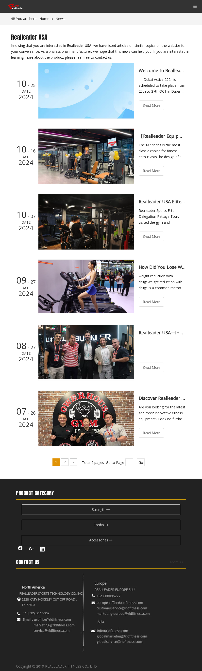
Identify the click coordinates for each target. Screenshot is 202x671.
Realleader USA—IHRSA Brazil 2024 (162, 333)
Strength (99, 509)
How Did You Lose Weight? (162, 267)
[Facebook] (20, 550)
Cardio (99, 524)
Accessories (99, 540)
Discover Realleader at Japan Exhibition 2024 (162, 398)
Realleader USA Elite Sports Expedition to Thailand (162, 201)
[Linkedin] (42, 550)
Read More (151, 105)
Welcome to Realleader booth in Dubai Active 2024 (162, 70)
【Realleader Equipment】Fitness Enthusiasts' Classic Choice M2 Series (162, 136)
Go (140, 462)
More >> (177, 562)
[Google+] (31, 550)
